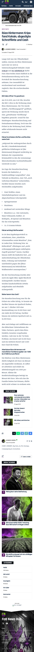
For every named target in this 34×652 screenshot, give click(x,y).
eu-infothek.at (18, 70)
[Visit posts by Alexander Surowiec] (3, 441)
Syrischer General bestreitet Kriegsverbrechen (19, 410)
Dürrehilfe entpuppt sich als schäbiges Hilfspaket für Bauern (19, 555)
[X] (29, 441)
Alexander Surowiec (11, 49)
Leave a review (26, 456)
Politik (5, 568)
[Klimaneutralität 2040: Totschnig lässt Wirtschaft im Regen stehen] (17, 509)
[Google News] (6, 623)
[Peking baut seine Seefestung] (17, 478)
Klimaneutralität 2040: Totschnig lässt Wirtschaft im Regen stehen (17, 523)
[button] (3, 2)
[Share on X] (3, 44)
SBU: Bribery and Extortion (21, 420)
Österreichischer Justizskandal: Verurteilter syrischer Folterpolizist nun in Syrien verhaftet (22, 398)
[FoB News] (7, 2)
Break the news (9, 462)
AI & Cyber (6, 588)
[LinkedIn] (31, 441)
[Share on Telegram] (22, 433)
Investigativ (5, 29)
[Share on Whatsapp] (18, 433)
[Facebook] (27, 441)
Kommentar (6, 594)
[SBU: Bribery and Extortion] (8, 422)
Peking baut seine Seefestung (16, 491)
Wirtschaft (6, 574)
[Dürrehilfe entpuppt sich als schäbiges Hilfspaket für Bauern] (17, 540)
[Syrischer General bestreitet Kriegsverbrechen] (8, 412)
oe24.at (5, 70)
